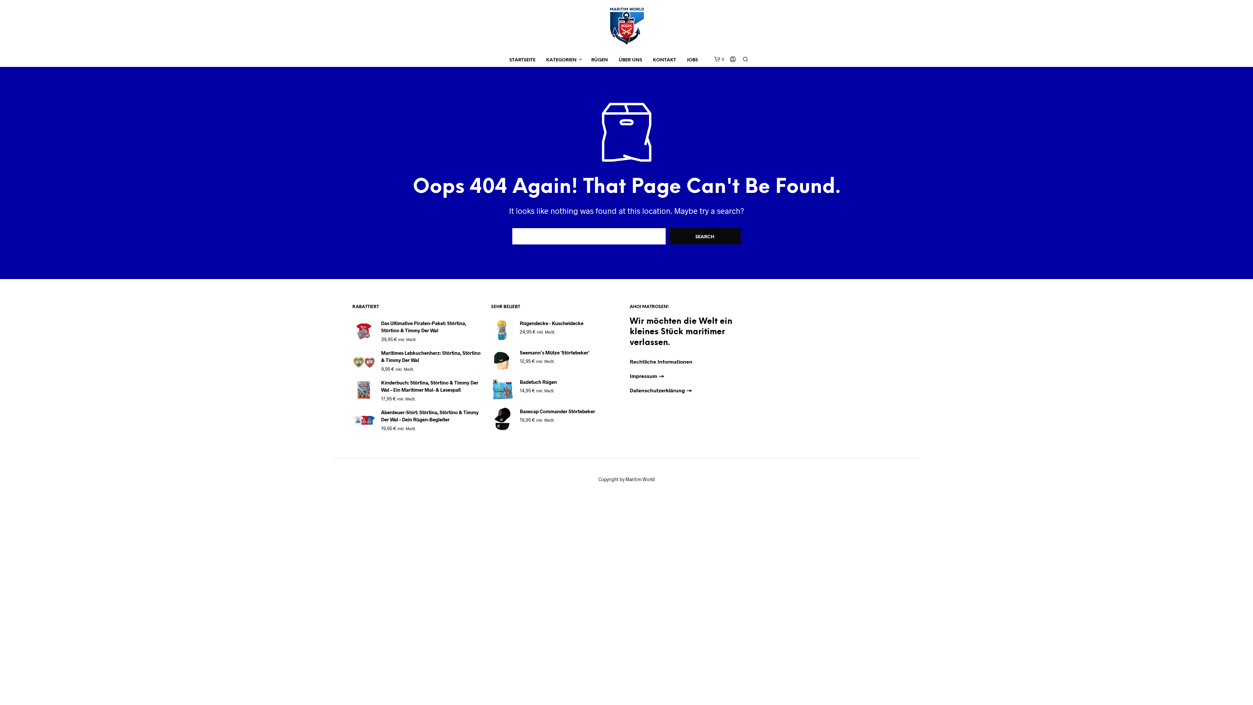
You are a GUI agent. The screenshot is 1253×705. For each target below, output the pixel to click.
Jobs (692, 60)
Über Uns (630, 60)
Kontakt (664, 60)
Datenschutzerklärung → (661, 390)
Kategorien (561, 60)
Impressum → (647, 376)
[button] (719, 59)
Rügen (599, 60)
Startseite (522, 60)
